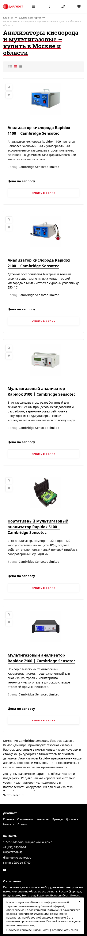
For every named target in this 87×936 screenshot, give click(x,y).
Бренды (57, 819)
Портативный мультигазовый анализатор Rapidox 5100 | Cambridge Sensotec (38, 527)
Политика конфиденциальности (27, 930)
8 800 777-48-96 (12, 852)
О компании (25, 819)
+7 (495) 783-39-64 (14, 847)
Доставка (72, 819)
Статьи (22, 824)
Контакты (43, 819)
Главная (8, 819)
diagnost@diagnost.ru (17, 857)
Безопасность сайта (65, 930)
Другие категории (30, 17)
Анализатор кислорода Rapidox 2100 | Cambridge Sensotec (39, 263)
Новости (8, 824)
